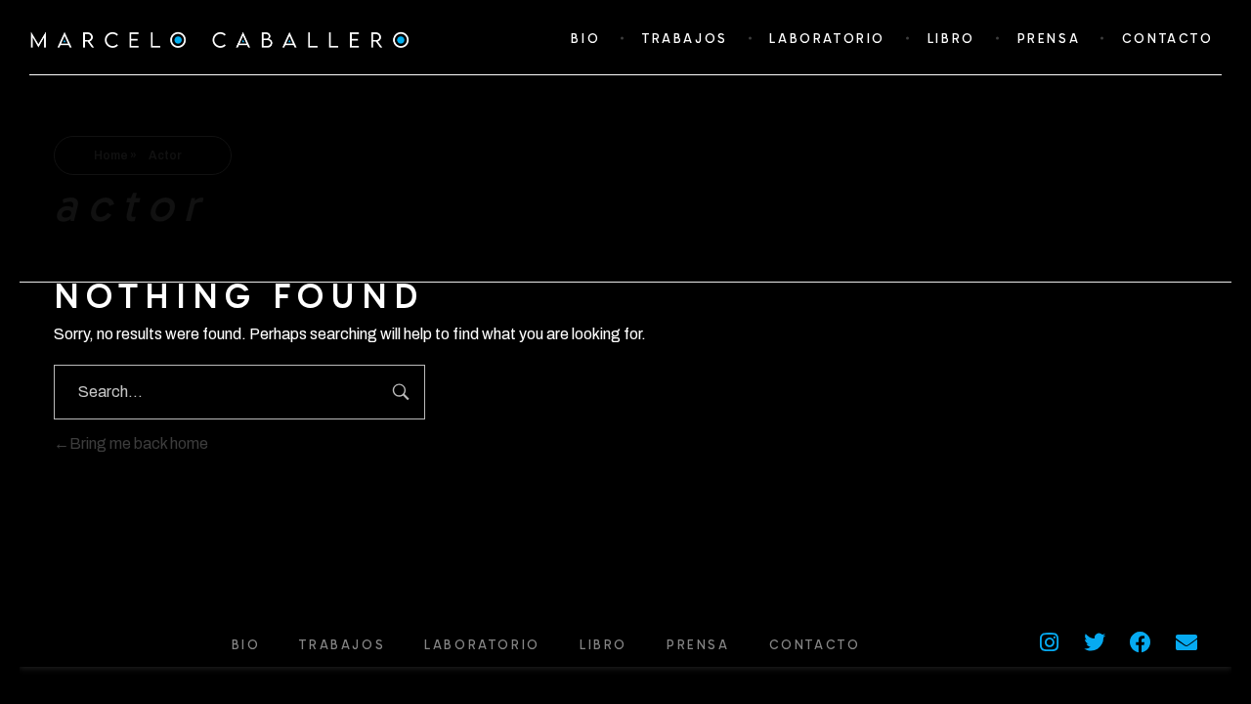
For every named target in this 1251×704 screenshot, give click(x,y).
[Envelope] (1186, 642)
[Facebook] (1140, 642)
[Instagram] (1048, 642)
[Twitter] (1094, 642)
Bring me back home (138, 443)
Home (111, 155)
